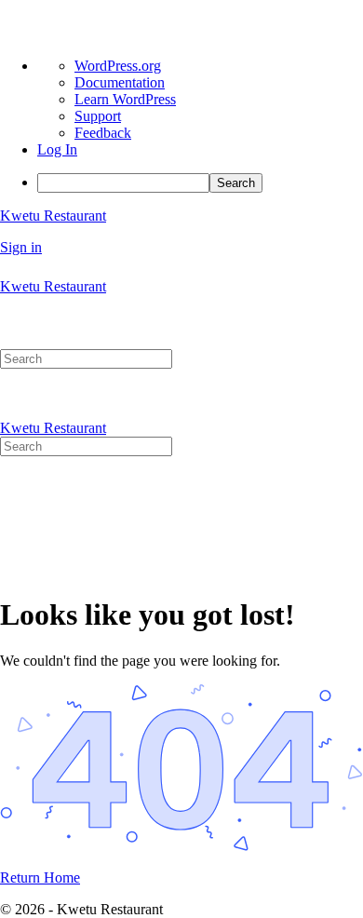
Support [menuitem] (97, 116)
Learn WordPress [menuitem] (125, 99)
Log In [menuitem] (57, 149)
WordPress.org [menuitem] (117, 66)
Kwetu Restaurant (53, 215)
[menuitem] (200, 183)
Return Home (40, 877)
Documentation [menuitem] (119, 82)
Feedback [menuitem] (102, 133)
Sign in (21, 247)
